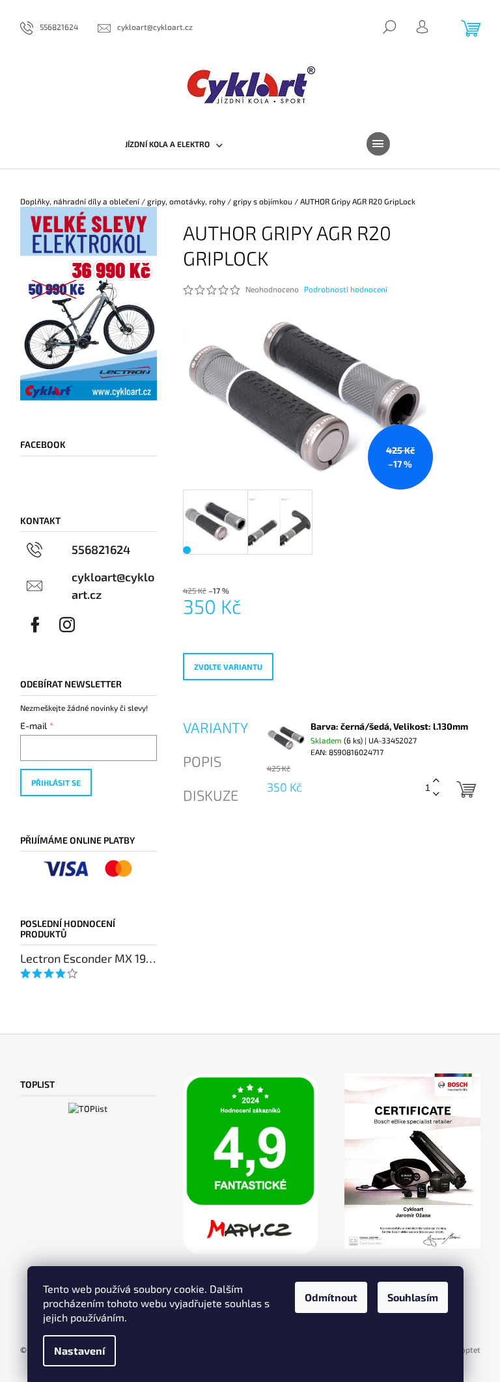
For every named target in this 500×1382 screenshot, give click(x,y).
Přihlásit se (56, 782)
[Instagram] (67, 625)
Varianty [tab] (215, 727)
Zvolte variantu (228, 666)
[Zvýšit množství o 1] (436, 781)
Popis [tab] (202, 761)
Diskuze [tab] (210, 795)
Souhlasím (412, 1297)
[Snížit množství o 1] (436, 794)
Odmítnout (331, 1297)
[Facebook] (35, 625)
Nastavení (79, 1350)
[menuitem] (174, 144)
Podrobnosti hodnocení (345, 289)
